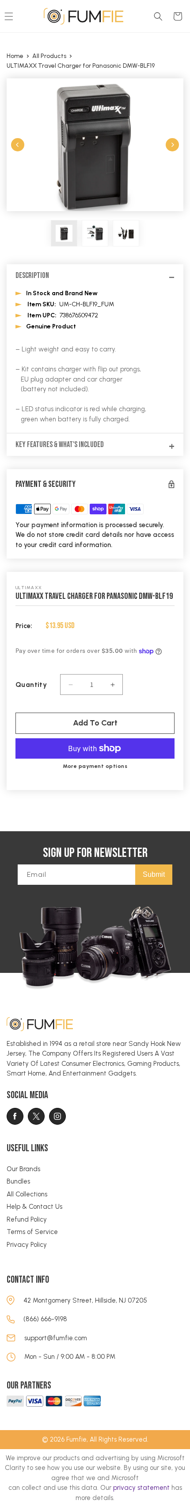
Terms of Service (32, 1232)
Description (32, 275)
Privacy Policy (27, 1245)
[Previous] (17, 144)
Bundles (18, 1181)
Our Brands (23, 1169)
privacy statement (141, 1488)
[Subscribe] (153, 874)
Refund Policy (27, 1219)
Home (15, 56)
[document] (95, 144)
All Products (49, 56)
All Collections (27, 1194)
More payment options (95, 766)
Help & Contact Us (34, 1207)
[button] (158, 16)
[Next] (172, 144)
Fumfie (76, 1439)
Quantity (31, 684)
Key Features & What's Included (59, 444)
